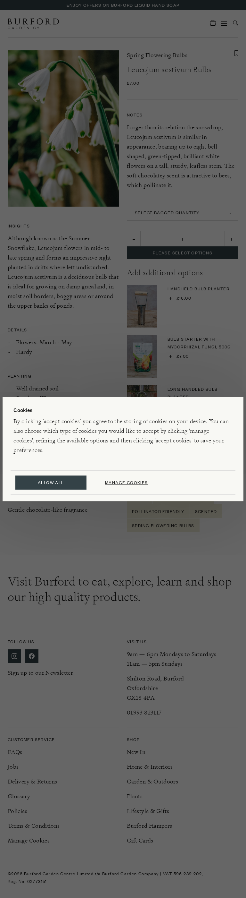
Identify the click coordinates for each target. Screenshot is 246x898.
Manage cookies (126, 482)
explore (132, 581)
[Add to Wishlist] (236, 53)
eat (99, 581)
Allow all (51, 482)
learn (170, 581)
